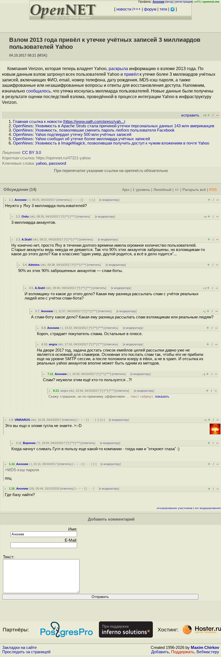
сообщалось (38, 91)
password (57, 163)
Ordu (25, 216)
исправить (190, 115)
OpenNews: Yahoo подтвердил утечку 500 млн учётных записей (72, 134)
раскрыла (118, 68)
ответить (63, 199)
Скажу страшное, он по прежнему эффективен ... (109, 396)
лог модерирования (207, 508)
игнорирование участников (174, 508)
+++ (137, 9)
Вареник (29, 443)
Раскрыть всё (194, 190)
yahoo (41, 163)
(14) (32, 189)
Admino (34, 264)
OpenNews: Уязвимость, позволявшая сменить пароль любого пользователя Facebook (94, 130)
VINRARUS (22, 419)
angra (53, 344)
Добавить (160, 652)
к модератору (109, 199)
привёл (131, 74)
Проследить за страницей (26, 652)
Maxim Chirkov (205, 647)
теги (163, 9)
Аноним (20, 199)
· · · (86, 199)
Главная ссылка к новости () (69, 121)
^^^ (73, 216)
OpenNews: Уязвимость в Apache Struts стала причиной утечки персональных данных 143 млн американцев (113, 126)
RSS (213, 190)
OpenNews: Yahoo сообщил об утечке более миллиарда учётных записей (81, 139)
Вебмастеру (207, 652)
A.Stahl (27, 239)
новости (123, 9)
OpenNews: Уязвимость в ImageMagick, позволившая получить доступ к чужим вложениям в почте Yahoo (111, 143)
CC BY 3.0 (31, 152)
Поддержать (182, 652)
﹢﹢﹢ (76, 199)
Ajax (125, 190)
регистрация (183, 1)
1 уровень (141, 190)
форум (150, 9)
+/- (177, 190)
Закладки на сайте (19, 647)
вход (169, 1)
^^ (66, 216)
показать (162, 396)
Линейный (162, 190)
